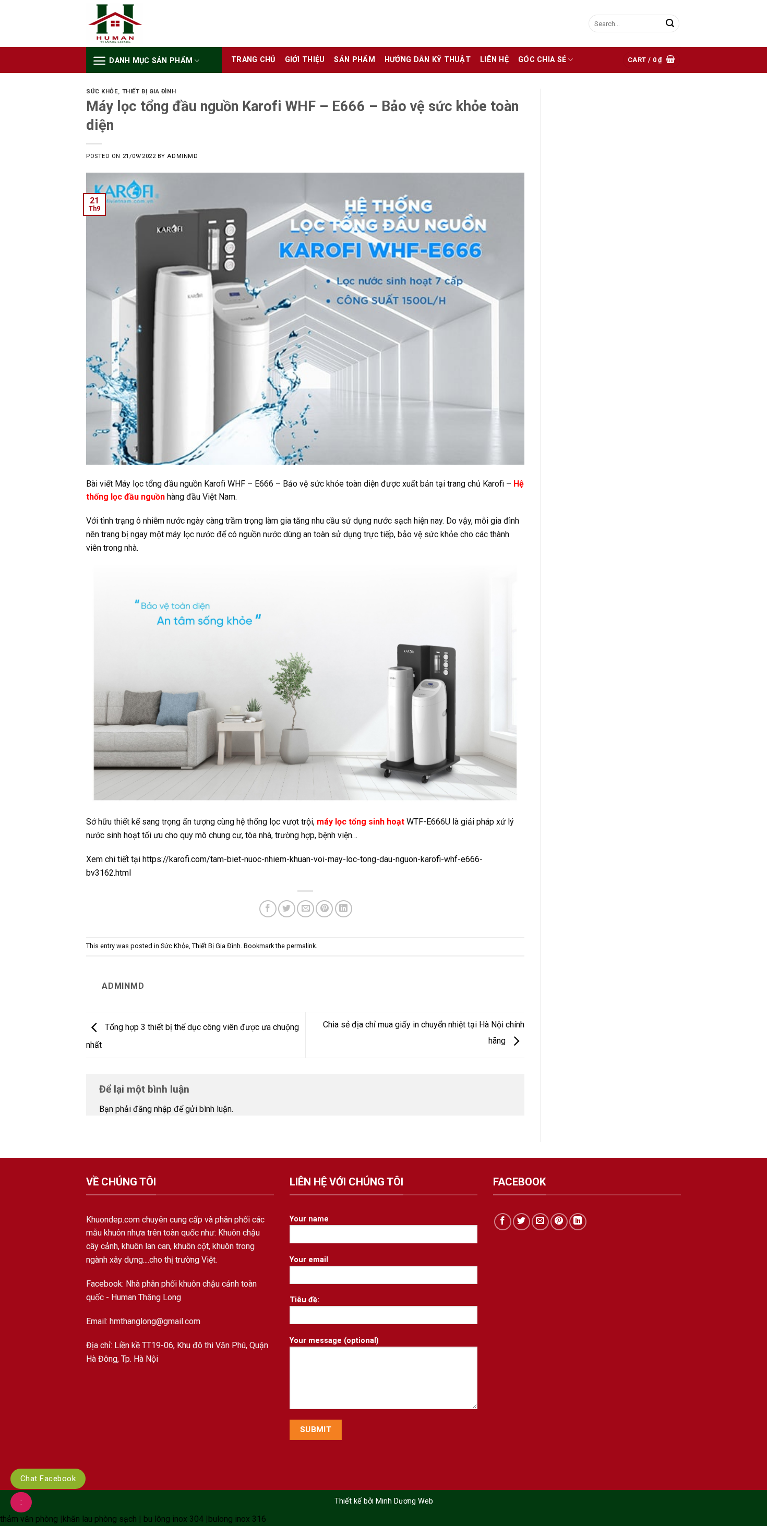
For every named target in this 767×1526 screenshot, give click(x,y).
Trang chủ (253, 59)
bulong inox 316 (237, 1519)
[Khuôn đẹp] (138, 23)
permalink (301, 946)
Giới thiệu (305, 59)
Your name (309, 1219)
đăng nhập (152, 1109)
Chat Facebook (48, 1478)
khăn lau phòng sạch (100, 1519)
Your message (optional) (334, 1340)
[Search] (670, 23)
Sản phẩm (354, 59)
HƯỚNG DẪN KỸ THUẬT (428, 59)
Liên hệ (494, 59)
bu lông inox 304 (173, 1519)
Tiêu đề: (304, 1299)
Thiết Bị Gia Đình (149, 91)
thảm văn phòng (29, 1519)
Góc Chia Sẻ (542, 59)
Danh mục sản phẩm (151, 60)
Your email (309, 1259)
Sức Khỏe (102, 91)
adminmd (182, 156)
